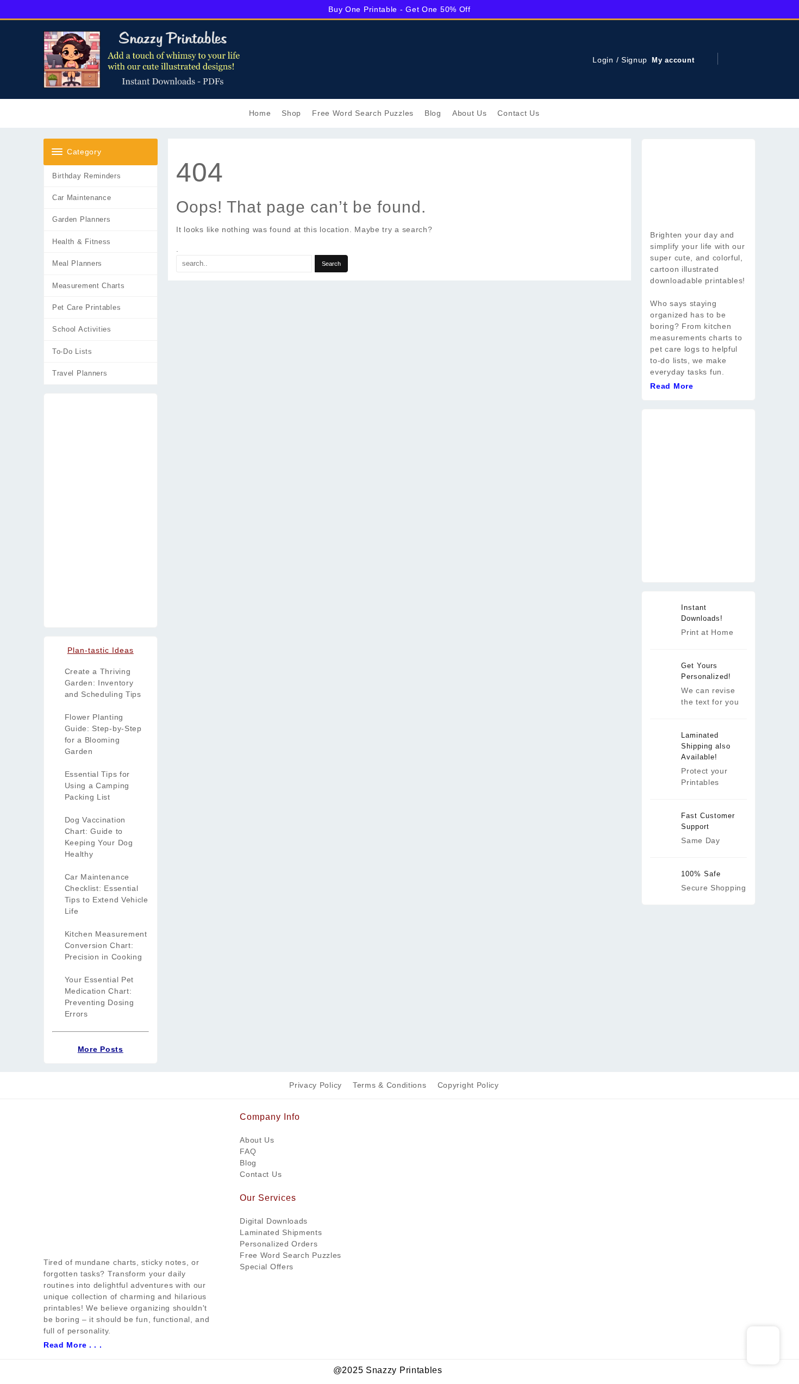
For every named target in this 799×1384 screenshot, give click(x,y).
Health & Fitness (81, 242)
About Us (257, 1140)
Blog (248, 1162)
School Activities (81, 329)
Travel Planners (80, 373)
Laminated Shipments (281, 1232)
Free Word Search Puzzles (290, 1255)
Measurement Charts (88, 286)
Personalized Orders (278, 1243)
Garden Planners (81, 219)
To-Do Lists (72, 351)
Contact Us (261, 1174)
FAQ (248, 1151)
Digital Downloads (274, 1221)
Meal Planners (77, 263)
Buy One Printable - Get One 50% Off (399, 9)
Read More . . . (72, 1345)
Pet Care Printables (86, 307)
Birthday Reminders (86, 176)
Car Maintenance (81, 198)
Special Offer (264, 1266)
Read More (671, 386)
